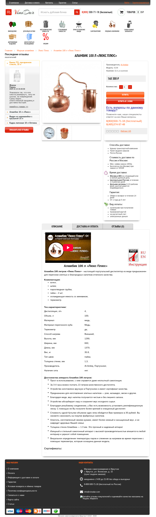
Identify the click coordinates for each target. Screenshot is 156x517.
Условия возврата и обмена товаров (24, 486)
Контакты (49, 2)
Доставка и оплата (32, 2)
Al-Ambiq (124, 65)
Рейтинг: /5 (126, 131)
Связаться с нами (15, 495)
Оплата (11, 473)
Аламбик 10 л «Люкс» (20, 112)
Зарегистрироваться (140, 2)
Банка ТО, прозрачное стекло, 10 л (20, 63)
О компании (14, 2)
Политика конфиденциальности (22, 491)
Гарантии (62, 2)
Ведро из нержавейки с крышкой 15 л (20, 117)
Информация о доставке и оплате (23, 477)
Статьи (75, 2)
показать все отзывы (19, 129)
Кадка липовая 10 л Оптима (23, 123)
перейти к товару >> (18, 106)
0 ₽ (135, 12)
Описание (57, 226)
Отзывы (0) (118, 226)
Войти (126, 2)
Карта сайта (13, 499)
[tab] (22, 63)
